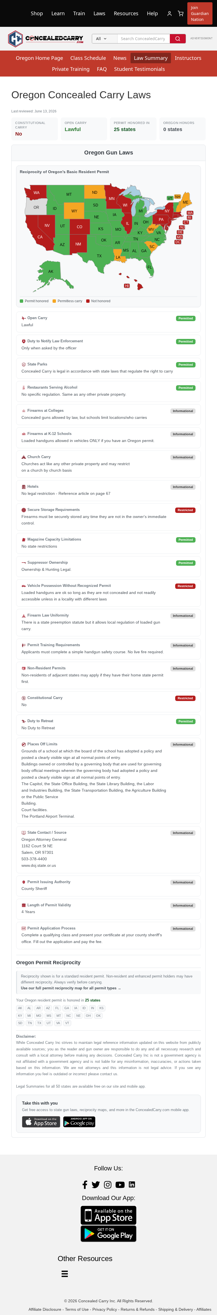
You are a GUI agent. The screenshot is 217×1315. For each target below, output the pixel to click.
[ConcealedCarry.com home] (46, 38)
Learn (58, 13)
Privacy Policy (104, 1309)
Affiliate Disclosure (45, 1309)
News (120, 58)
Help (152, 13)
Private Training (71, 69)
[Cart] (180, 13)
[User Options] (65, 1274)
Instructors (188, 58)
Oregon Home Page (39, 58)
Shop (37, 13)
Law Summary (151, 58)
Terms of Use (77, 1309)
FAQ (102, 69)
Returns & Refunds (138, 1309)
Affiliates (203, 1309)
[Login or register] (169, 13)
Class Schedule (88, 58)
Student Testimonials (139, 69)
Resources (126, 13)
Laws (99, 13)
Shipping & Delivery (175, 1309)
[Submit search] (178, 38)
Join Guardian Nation (200, 13)
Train (79, 13)
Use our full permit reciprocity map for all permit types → (71, 988)
